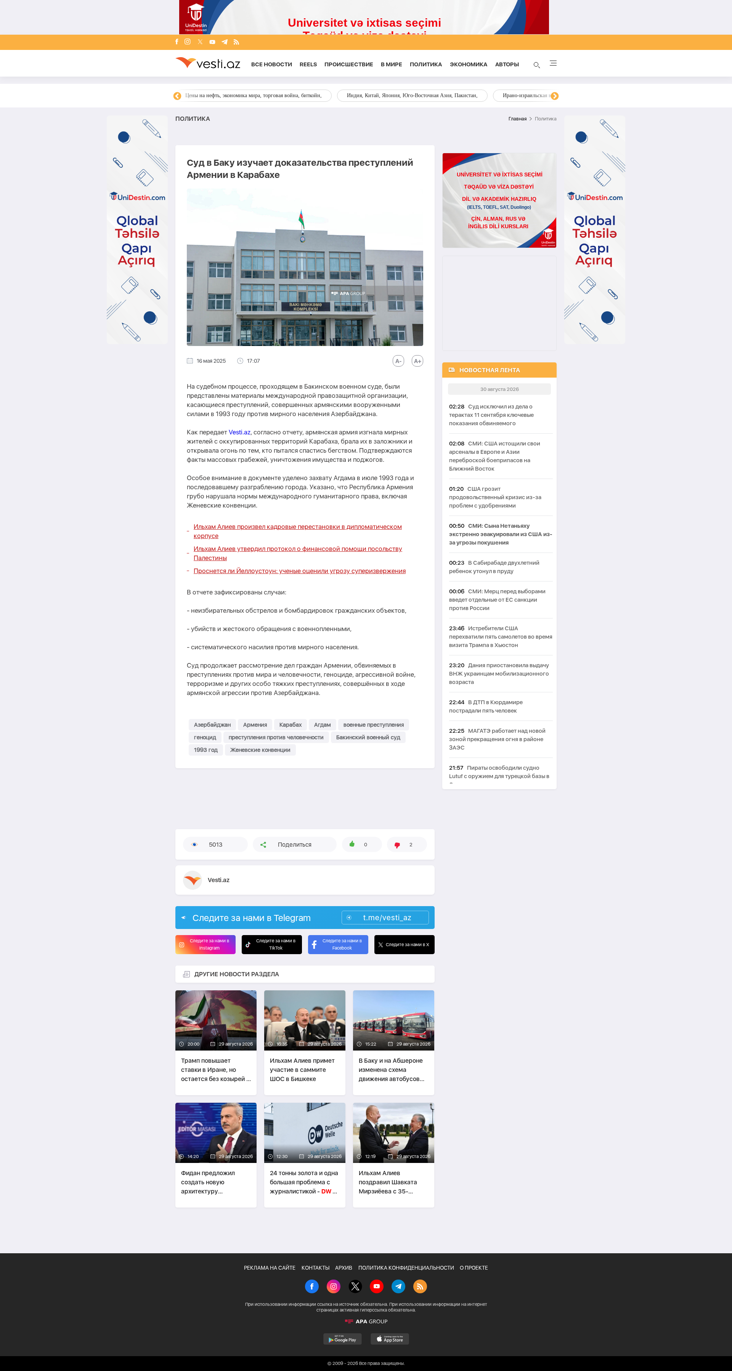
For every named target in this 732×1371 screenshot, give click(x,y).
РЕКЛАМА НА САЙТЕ (269, 1268)
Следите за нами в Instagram (209, 944)
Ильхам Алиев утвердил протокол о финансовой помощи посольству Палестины (298, 553)
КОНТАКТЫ (315, 1268)
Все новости (271, 64)
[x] (200, 42)
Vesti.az (239, 432)
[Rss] (236, 42)
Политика (426, 64)
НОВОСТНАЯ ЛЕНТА (489, 370)
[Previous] (177, 96)
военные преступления (374, 724)
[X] (355, 1287)
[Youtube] (212, 42)
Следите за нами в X (407, 944)
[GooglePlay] (342, 1339)
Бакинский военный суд (368, 737)
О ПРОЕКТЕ (474, 1268)
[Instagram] (188, 42)
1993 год (206, 749)
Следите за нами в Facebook (342, 944)
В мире (391, 64)
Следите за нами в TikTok (275, 944)
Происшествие (348, 64)
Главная (518, 119)
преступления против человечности (276, 737)
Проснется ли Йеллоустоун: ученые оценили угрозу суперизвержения (300, 571)
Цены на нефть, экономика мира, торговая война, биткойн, (253, 95)
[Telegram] (225, 42)
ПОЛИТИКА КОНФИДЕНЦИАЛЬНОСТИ (406, 1268)
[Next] (554, 96)
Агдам (322, 724)
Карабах (290, 724)
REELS (308, 64)
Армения (255, 724)
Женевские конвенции (260, 749)
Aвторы (507, 64)
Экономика (469, 64)
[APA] (366, 1321)
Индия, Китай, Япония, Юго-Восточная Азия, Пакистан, (412, 95)
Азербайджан (212, 724)
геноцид (205, 737)
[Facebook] (176, 42)
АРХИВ (343, 1268)
